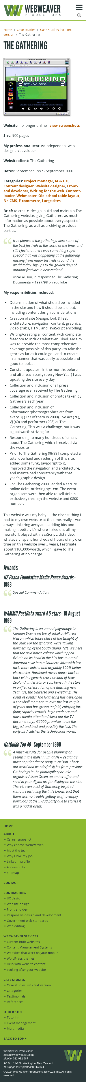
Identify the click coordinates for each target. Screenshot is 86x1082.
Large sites (51, 200)
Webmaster (27, 195)
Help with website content (26, 964)
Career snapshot (19, 839)
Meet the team (17, 850)
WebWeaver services (21, 936)
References (15, 1002)
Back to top (14, 1038)
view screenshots (65, 125)
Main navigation (79, 7)
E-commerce (29, 200)
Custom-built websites (23, 942)
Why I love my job (20, 856)
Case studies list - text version (29, 985)
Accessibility (16, 867)
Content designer (19, 186)
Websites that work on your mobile (32, 953)
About (9, 834)
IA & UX (61, 181)
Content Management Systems (29, 947)
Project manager (38, 181)
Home (8, 30)
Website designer (50, 186)
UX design (14, 898)
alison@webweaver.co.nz (19, 1054)
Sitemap (13, 873)
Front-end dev (17, 909)
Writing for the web (47, 190)
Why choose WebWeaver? (25, 845)
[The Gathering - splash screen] (38, 89)
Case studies (26, 30)
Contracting (15, 893)
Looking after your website (26, 970)
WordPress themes (21, 958)
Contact (11, 883)
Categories (14, 991)
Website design (18, 904)
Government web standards (27, 920)
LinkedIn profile (18, 861)
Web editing (16, 926)
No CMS (10, 200)
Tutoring (13, 1017)
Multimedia (15, 1028)
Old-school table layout (58, 195)
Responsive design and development (34, 915)
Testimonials (16, 996)
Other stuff (14, 1012)
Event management (21, 1023)
